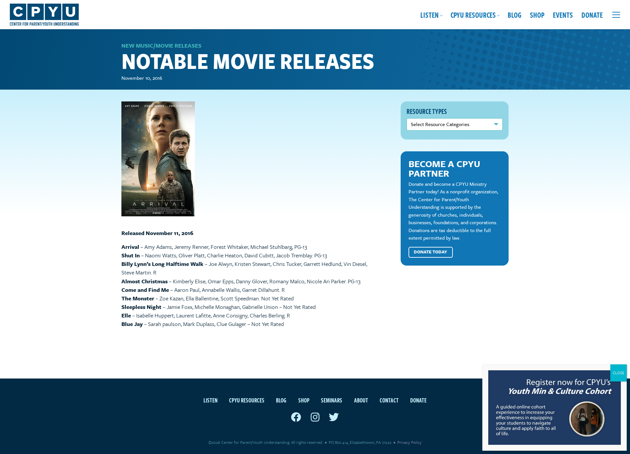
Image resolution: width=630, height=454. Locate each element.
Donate (592, 14)
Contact (389, 400)
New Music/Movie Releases (161, 45)
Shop (537, 14)
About (361, 400)
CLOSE (618, 373)
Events (563, 14)
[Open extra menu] (616, 15)
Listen (429, 14)
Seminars (331, 400)
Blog (514, 14)
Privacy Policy (409, 442)
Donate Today (430, 252)
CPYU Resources (473, 14)
